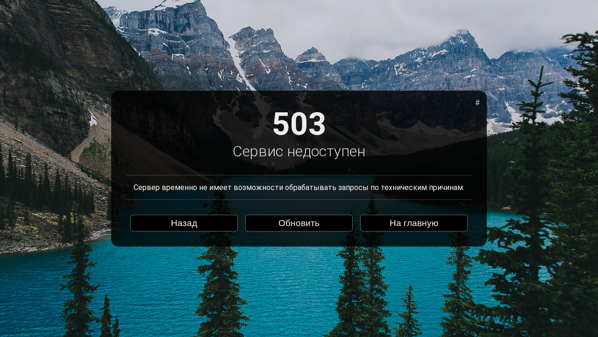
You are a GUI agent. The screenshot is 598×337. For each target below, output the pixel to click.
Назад (184, 223)
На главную (414, 223)
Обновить (299, 223)
